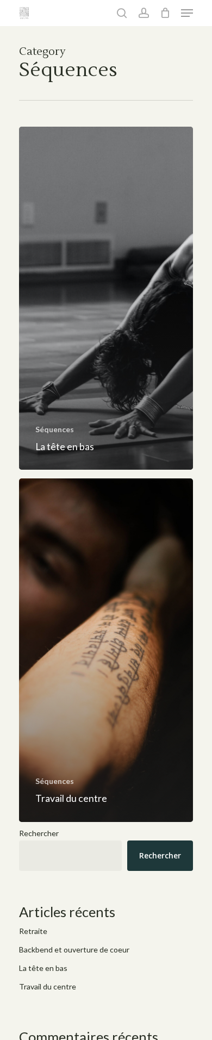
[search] (121, 13)
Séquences (54, 429)
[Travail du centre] (106, 649)
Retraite (33, 931)
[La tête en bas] (106, 298)
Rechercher (39, 833)
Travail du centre (47, 986)
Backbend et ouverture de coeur (74, 949)
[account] (143, 13)
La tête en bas (43, 968)
